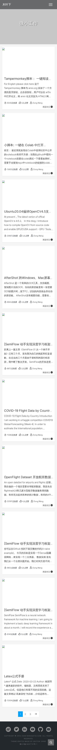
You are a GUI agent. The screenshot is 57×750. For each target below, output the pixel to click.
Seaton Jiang (39, 741)
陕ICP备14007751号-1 (28, 744)
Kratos (20, 741)
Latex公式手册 (14, 676)
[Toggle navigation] (51, 4)
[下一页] (36, 714)
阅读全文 (46, 107)
